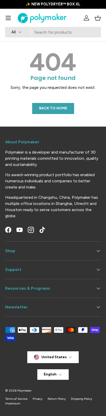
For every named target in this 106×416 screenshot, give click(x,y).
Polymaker (24, 390)
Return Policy (57, 399)
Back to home (53, 108)
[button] (97, 18)
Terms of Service (16, 399)
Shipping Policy (81, 399)
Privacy (37, 399)
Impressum (12, 403)
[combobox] (53, 32)
